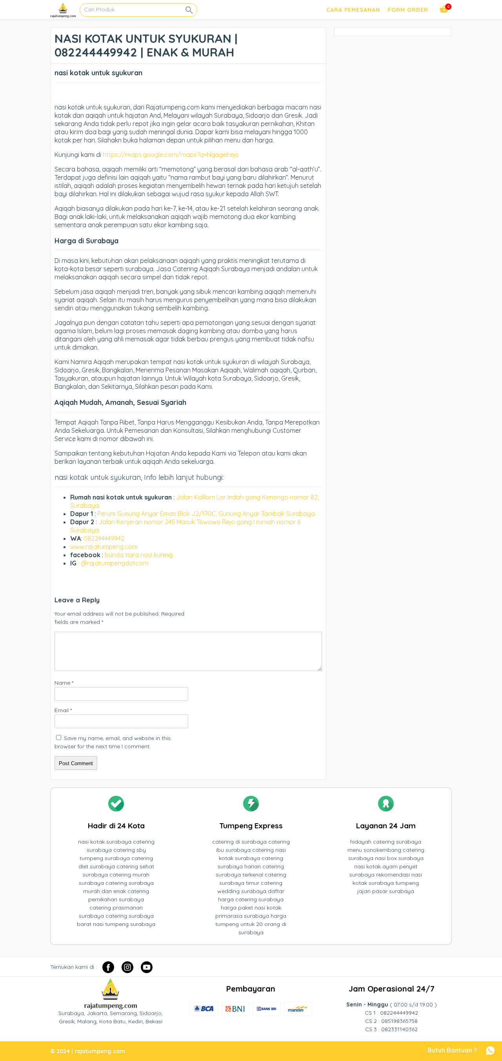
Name (64, 682)
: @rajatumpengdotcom (113, 563)
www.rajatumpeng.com (104, 547)
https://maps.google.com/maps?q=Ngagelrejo (171, 155)
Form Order (408, 9)
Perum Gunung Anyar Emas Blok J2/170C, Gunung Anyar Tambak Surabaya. (206, 514)
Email (63, 710)
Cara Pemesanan (353, 9)
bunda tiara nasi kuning (139, 555)
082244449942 (104, 538)
